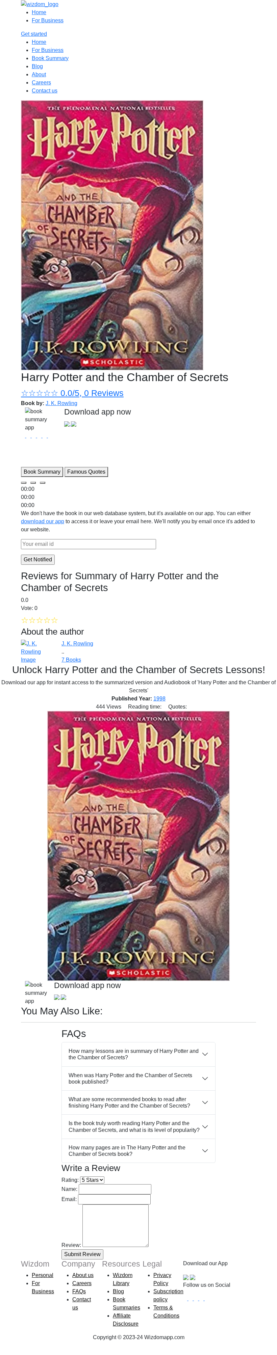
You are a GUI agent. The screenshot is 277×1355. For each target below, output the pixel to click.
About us (83, 1275)
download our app (42, 521)
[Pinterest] (207, 1298)
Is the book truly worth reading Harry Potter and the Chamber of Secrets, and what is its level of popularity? (134, 1126)
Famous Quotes (86, 472)
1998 (159, 698)
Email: (69, 1199)
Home (39, 12)
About (39, 74)
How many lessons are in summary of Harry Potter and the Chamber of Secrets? (134, 1054)
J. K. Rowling (61, 403)
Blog (37, 66)
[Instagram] (196, 1298)
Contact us (44, 91)
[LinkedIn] (202, 1298)
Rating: (70, 1180)
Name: (69, 1189)
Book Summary (50, 58)
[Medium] (191, 1298)
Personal (42, 1275)
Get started (34, 34)
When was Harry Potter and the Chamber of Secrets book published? (130, 1078)
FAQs (79, 1291)
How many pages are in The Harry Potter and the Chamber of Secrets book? (127, 1151)
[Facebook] (185, 1298)
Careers (41, 82)
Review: (71, 1245)
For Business (48, 20)
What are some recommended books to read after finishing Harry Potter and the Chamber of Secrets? (129, 1102)
